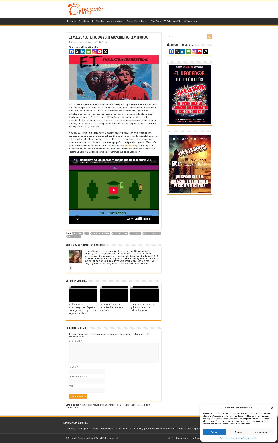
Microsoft (135, 233)
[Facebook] (71, 51)
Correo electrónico (78, 376)
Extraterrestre (120, 233)
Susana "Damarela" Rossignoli (84, 42)
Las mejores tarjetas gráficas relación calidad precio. (142, 307)
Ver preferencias (262, 432)
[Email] (88, 51)
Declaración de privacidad (246, 438)
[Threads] (105, 51)
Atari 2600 (78, 233)
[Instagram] (94, 51)
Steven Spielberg (152, 233)
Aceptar (214, 432)
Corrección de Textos (137, 21)
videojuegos (73, 236)
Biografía (71, 21)
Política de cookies (227, 438)
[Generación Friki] (86, 8)
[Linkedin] (82, 51)
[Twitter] (169, 438)
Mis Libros (84, 21)
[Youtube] (99, 51)
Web (71, 386)
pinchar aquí (130, 145)
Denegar (238, 432)
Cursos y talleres (115, 21)
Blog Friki (155, 21)
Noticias (105, 42)
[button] (272, 407)
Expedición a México (100, 233)
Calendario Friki (174, 21)
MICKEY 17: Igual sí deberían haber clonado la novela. (113, 307)
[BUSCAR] (209, 36)
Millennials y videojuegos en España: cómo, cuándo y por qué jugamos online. (82, 309)
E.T (87, 233)
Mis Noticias (98, 21)
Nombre (73, 367)
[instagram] (172, 438)
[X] (77, 51)
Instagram (192, 21)
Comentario (75, 340)
